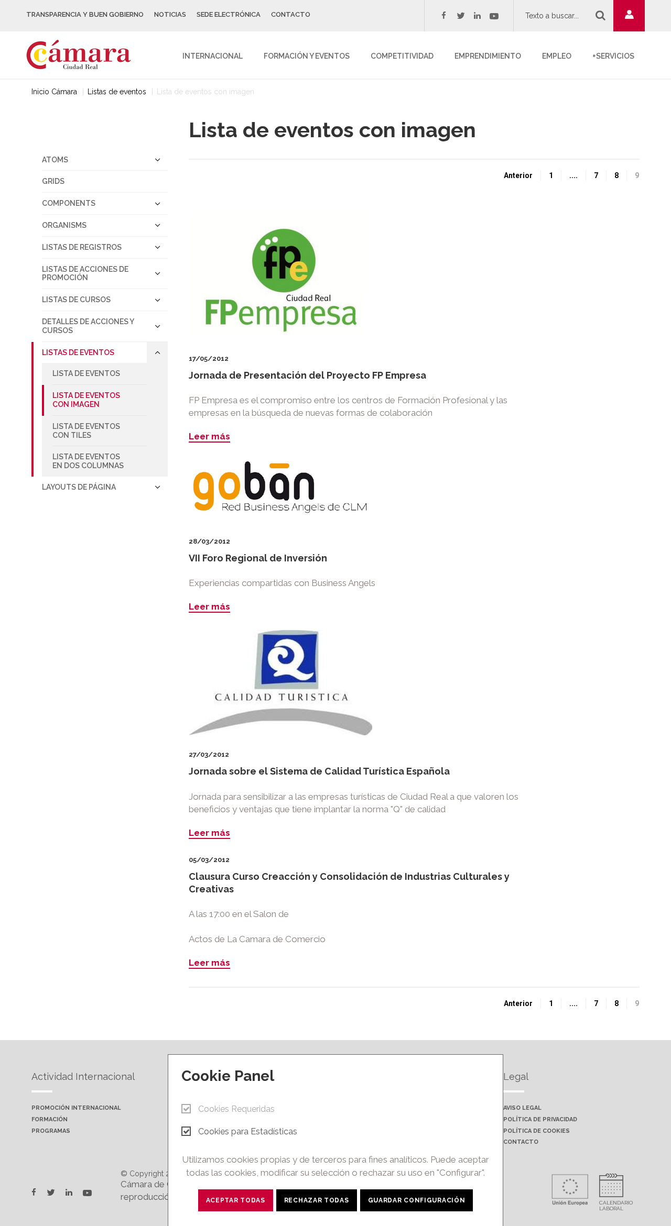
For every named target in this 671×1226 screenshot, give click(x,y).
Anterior (518, 175)
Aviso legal (522, 1108)
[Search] (600, 15)
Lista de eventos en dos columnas (88, 461)
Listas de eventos (117, 91)
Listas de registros (82, 247)
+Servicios (613, 56)
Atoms (55, 160)
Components (68, 203)
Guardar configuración (417, 1200)
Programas (50, 1131)
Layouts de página (79, 487)
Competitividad (402, 56)
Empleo (556, 56)
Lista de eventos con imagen (86, 399)
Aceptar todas (235, 1200)
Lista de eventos (86, 373)
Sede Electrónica (229, 14)
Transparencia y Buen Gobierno (85, 14)
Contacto (290, 14)
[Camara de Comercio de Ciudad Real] (84, 54)
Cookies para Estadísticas (247, 1131)
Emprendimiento (487, 56)
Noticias (170, 14)
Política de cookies (536, 1131)
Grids (53, 181)
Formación (49, 1120)
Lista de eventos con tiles (86, 430)
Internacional (212, 56)
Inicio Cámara (54, 91)
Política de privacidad (540, 1120)
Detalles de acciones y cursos (88, 326)
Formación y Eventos (307, 56)
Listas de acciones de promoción (85, 273)
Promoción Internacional (76, 1108)
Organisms (64, 225)
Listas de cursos (76, 299)
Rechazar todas (316, 1200)
